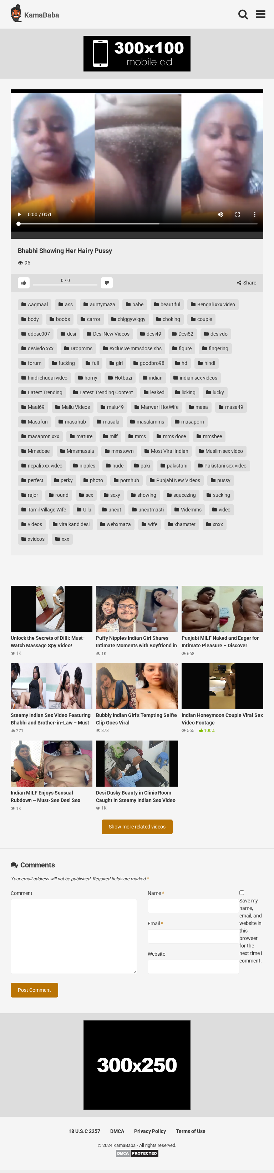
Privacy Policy (150, 1131)
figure (185, 348)
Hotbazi (122, 378)
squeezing (184, 495)
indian (155, 378)
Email (155, 923)
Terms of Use (191, 1131)
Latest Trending (44, 392)
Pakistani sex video (225, 466)
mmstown (122, 451)
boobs (62, 319)
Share (249, 283)
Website (156, 954)
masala (111, 422)
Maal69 (36, 407)
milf (113, 436)
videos (34, 524)
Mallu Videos (75, 407)
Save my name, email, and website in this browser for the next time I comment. (250, 931)
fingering (218, 348)
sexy (114, 495)
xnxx (217, 524)
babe (137, 304)
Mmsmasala (80, 451)
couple (204, 319)
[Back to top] (250, 1151)
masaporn (192, 422)
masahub (75, 422)
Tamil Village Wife (46, 510)
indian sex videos (198, 378)
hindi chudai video (47, 378)
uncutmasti (150, 510)
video (224, 510)
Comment (21, 893)
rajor (32, 495)
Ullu (86, 510)
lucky (218, 392)
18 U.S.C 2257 (84, 1131)
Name (156, 893)
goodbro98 (151, 363)
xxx (65, 539)
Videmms (191, 510)
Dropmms (81, 348)
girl (119, 363)
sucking (221, 495)
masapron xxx (43, 436)
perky (66, 480)
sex (89, 495)
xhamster (184, 524)
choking (171, 319)
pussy (223, 480)
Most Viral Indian (169, 451)
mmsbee (212, 436)
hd (184, 363)
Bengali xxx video (215, 304)
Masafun (37, 422)
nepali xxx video (44, 466)
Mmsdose (38, 451)
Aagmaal (37, 304)
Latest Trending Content (105, 392)
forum (34, 363)
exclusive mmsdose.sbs (135, 348)
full (95, 363)
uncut (114, 510)
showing (146, 495)
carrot (93, 319)
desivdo (218, 334)
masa (201, 407)
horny (90, 378)
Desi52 (185, 334)
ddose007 (38, 334)
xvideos (36, 539)
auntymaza (102, 304)
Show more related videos (137, 827)
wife (152, 524)
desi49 (153, 334)
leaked (156, 392)
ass (68, 304)
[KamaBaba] (16, 14)
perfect (35, 480)
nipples (86, 466)
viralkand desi (74, 524)
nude (117, 466)
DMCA (117, 1131)
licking (188, 392)
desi (71, 334)
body (33, 319)
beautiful (169, 304)
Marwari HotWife (159, 407)
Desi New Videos (111, 334)
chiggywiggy (131, 319)
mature (83, 436)
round (61, 495)
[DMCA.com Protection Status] (137, 1156)
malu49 (115, 407)
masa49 (233, 407)
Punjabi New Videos (177, 480)
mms (140, 436)
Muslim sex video (223, 451)
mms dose (174, 436)
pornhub (129, 480)
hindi (209, 363)
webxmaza (118, 524)
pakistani (176, 466)
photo (96, 480)
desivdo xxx (40, 348)
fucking (66, 363)
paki (144, 466)
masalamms (150, 422)
